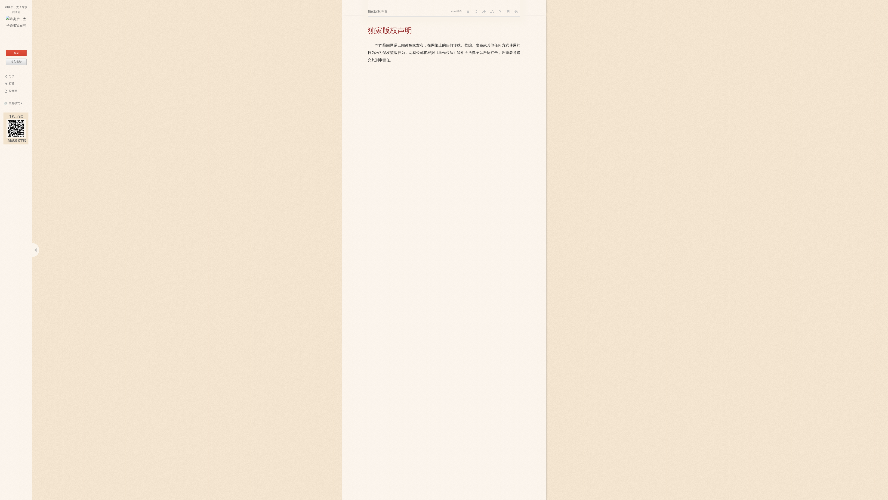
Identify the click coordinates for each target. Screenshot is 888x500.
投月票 (13, 91)
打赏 (11, 83)
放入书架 (16, 61)
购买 (16, 53)
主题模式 (14, 103)
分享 (11, 76)
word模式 (456, 11)
